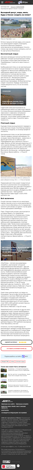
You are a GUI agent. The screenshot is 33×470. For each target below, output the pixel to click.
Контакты (5, 410)
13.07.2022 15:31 (5, 7)
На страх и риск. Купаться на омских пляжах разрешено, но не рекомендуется (15, 250)
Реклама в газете (22, 404)
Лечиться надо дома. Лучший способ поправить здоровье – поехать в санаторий (19, 385)
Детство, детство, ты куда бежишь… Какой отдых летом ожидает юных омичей (19, 375)
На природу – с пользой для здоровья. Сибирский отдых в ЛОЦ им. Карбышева (18, 369)
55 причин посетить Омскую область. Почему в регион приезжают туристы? (18, 380)
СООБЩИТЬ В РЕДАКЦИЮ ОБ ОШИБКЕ (14, 413)
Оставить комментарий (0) (16, 348)
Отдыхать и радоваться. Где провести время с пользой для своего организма (18, 391)
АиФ (14, 39)
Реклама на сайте (8, 404)
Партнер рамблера (16, 461)
